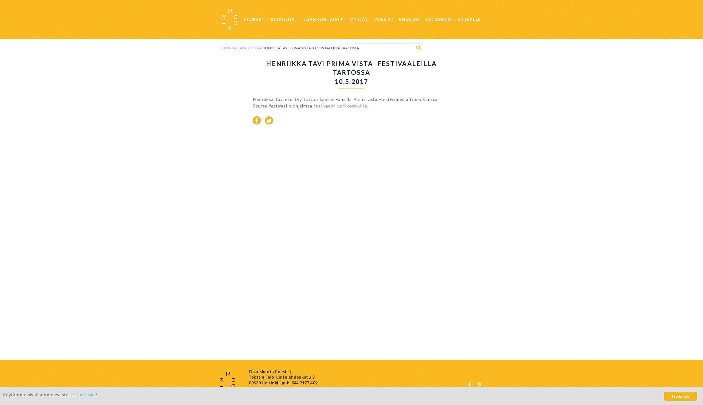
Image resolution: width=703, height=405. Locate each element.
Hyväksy (680, 396)
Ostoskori (438, 19)
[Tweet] (269, 120)
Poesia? (384, 19)
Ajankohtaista (324, 19)
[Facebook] (469, 384)
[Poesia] (229, 19)
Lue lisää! (87, 394)
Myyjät (359, 19)
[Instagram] (478, 384)
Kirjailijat (284, 19)
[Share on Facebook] (257, 120)
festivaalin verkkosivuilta (340, 105)
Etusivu (227, 48)
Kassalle (469, 19)
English (409, 19)
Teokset (254, 19)
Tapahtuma (248, 48)
